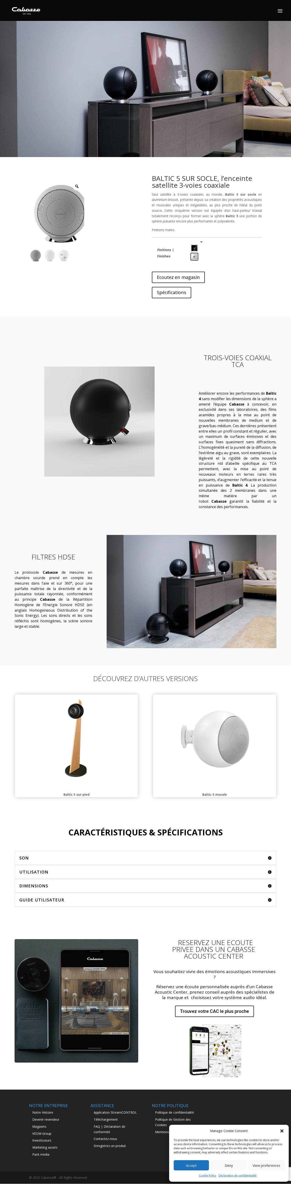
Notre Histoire (42, 1112)
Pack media (40, 1154)
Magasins (39, 1126)
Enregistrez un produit (110, 1146)
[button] (282, 1131)
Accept (191, 1165)
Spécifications (171, 292)
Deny (229, 1165)
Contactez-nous (105, 1139)
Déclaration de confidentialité (237, 1175)
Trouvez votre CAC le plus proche (214, 1011)
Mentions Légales (168, 1132)
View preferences (266, 1165)
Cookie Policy (207, 1175)
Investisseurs (41, 1140)
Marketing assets (45, 1147)
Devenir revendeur (45, 1119)
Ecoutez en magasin (178, 277)
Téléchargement (106, 1119)
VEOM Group (41, 1133)
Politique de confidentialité (174, 1112)
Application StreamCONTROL (115, 1112)
